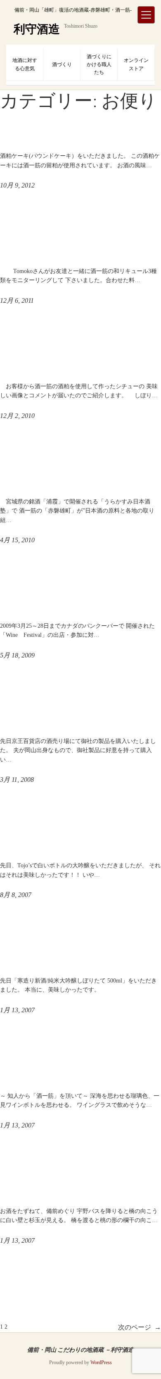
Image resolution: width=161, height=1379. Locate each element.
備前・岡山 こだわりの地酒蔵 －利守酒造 (80, 1349)
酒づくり (62, 64)
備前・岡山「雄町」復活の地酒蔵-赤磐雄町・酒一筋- (73, 10)
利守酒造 (37, 29)
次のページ (139, 1327)
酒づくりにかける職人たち (99, 64)
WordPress (101, 1362)
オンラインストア (136, 64)
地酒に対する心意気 (24, 64)
